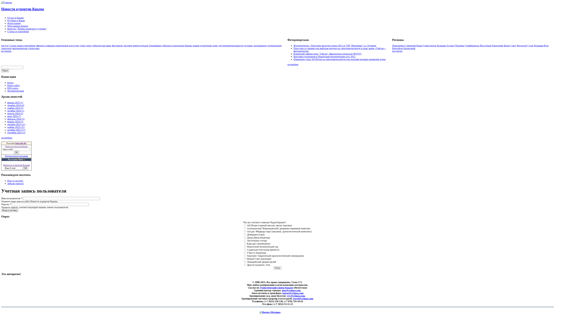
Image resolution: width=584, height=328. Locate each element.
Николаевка (398, 45)
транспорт (6, 48)
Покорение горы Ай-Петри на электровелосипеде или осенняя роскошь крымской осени (340, 59)
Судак (530, 45)
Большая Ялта (541, 45)
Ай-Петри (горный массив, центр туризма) (269, 225)
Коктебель (397, 48)
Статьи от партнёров (18, 31)
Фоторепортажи (15, 91)
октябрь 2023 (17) (16, 130)
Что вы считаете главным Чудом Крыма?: (264, 222)
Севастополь (429, 45)
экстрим (127, 45)
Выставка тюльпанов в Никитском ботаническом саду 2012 (324, 56)
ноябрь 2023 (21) (15, 127)
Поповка (459, 45)
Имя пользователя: (11, 198)
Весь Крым (486, 45)
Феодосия (521, 45)
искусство (74, 45)
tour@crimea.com (291, 290)
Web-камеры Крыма (17, 26)
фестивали (117, 45)
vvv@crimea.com (296, 296)
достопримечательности (230, 45)
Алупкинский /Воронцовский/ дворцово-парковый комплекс (278, 228)
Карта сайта (13, 85)
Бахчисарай (409, 48)
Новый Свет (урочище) (258, 259)
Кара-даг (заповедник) (258, 243)
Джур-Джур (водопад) (258, 237)
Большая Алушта (446, 45)
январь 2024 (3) (15, 121)
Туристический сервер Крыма (276, 287)
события (96, 45)
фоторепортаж (19, 48)
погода (4, 45)
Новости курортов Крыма (22, 9)
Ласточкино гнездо (256, 240)
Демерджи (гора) (255, 234)
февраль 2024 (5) (15, 119)
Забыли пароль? (15, 183)
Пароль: (6, 204)
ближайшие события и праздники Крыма (170, 45)
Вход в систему (15, 180)
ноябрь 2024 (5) (15, 108)
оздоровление (274, 45)
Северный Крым (413, 45)
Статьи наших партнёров (22, 45)
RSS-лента (12, 88)
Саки (513, 45)
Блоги (10, 82)
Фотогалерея (14, 23)
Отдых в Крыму (15, 18)
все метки (6, 51)
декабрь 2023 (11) (16, 124)
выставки (106, 45)
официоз (40, 45)
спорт (83, 45)
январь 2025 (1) (15, 102)
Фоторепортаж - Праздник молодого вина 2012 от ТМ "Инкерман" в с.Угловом (335, 45)
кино (89, 45)
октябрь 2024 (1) (15, 110)
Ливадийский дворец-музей (261, 262)
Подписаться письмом (16, 156)
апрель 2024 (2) (15, 113)
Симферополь (472, 45)
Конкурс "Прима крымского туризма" (27, 28)
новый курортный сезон (205, 45)
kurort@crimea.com (292, 293)
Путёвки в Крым (16, 20)
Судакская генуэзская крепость (262, 249)
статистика (33, 48)
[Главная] (6, 2)
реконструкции (140, 45)
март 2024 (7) (14, 116)
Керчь (507, 45)
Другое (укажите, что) (258, 265)
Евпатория (497, 45)
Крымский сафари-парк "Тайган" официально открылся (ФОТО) (327, 54)
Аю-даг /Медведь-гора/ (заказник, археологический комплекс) (279, 231)
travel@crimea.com (303, 298)
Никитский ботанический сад (262, 246)
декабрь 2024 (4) (15, 105)
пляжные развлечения (56, 45)
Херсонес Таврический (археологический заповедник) (275, 256)
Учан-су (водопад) (256, 252)
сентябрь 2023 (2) (16, 132)
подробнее (292, 64)
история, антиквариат (255, 45)
